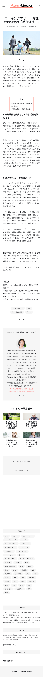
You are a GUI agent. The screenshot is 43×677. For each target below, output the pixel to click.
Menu (3, 5)
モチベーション (9, 555)
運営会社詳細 (8, 661)
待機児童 (31, 577)
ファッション (24, 547)
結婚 (14, 585)
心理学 (7, 581)
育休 (21, 585)
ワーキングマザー (18, 308)
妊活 (35, 574)
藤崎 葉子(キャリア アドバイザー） (17, 26)
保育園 (30, 566)
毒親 (6, 585)
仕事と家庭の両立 (17, 312)
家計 (23, 577)
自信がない (8, 589)
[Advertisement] (21, 503)
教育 (23, 581)
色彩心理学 (19, 589)
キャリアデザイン (28, 536)
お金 (6, 536)
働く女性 (24, 570)
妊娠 (28, 574)
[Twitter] (24, 60)
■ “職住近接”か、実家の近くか (21, 109)
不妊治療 (7, 562)
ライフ (21, 555)
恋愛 (15, 581)
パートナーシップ (10, 547)
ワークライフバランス (26, 559)
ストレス (24, 540)
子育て (29, 312)
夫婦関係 (7, 574)
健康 (6, 570)
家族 (15, 577)
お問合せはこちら (9, 645)
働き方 (14, 570)
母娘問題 (31, 581)
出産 (33, 570)
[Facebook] (19, 60)
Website (20, 395)
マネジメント (9, 551)
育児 (29, 585)
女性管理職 (18, 574)
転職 (29, 589)
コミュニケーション (10, 540)
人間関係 (17, 562)
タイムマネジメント (10, 543)
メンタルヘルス (22, 551)
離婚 (6, 592)
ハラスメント (25, 543)
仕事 (29, 308)
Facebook (23, 395)
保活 (21, 566)
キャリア (15, 536)
